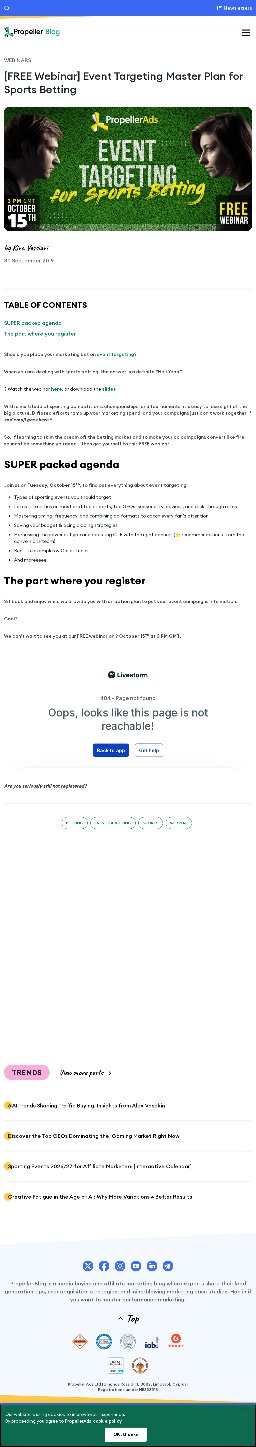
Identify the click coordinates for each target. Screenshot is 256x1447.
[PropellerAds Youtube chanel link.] (136, 1266)
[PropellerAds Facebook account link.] (104, 1266)
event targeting (115, 354)
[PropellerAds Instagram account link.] (120, 1266)
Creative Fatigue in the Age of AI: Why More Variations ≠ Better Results (100, 1196)
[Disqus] (128, 941)
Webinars (17, 60)
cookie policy (107, 1421)
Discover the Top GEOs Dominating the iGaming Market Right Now (93, 1135)
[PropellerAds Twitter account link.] (88, 1266)
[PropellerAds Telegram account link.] (168, 1266)
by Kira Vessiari (26, 248)
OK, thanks (125, 1434)
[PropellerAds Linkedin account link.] (152, 1266)
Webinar (179, 822)
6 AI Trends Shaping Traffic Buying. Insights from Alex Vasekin (86, 1105)
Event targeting (113, 822)
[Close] (245, 1415)
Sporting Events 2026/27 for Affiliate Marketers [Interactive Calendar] (100, 1166)
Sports (151, 822)
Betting (74, 822)
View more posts (81, 1072)
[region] (128, 1426)
